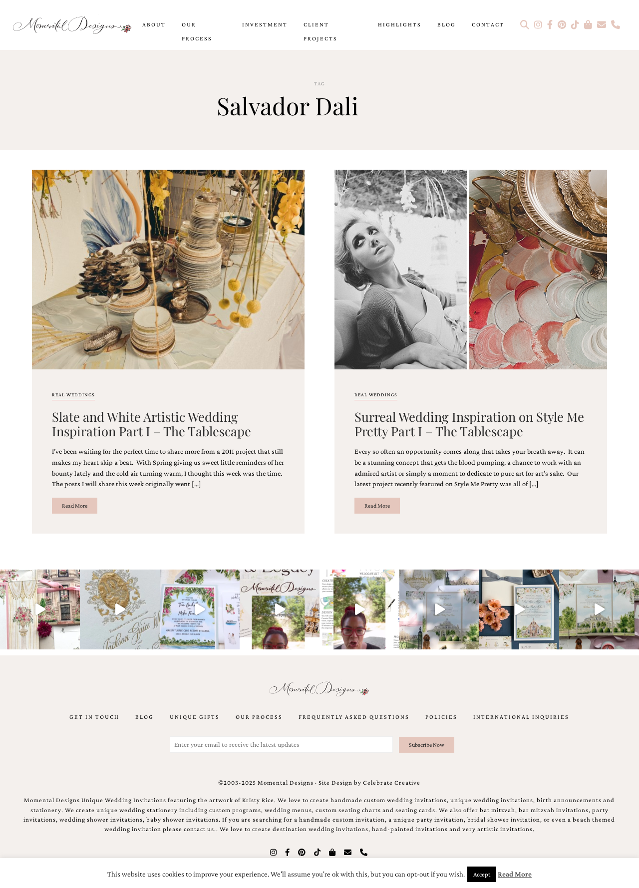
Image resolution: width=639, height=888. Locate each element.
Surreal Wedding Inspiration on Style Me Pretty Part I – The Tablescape (469, 423)
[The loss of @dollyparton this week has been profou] (40, 609)
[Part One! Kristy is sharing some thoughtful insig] (359, 609)
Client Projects (320, 31)
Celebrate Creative (391, 782)
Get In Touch (94, 716)
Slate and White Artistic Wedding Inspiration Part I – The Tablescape (151, 423)
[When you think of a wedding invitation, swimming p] (200, 609)
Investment (265, 24)
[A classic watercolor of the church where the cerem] (519, 609)
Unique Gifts (195, 716)
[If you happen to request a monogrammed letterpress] (120, 609)
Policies (441, 716)
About (154, 24)
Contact (488, 24)
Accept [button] (481, 874)
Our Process (197, 31)
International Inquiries (521, 716)
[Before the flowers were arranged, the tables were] (439, 609)
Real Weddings (73, 394)
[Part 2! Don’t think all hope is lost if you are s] (280, 609)
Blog (446, 24)
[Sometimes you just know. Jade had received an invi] (599, 609)
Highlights (399, 24)
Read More (74, 505)
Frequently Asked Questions (354, 716)
